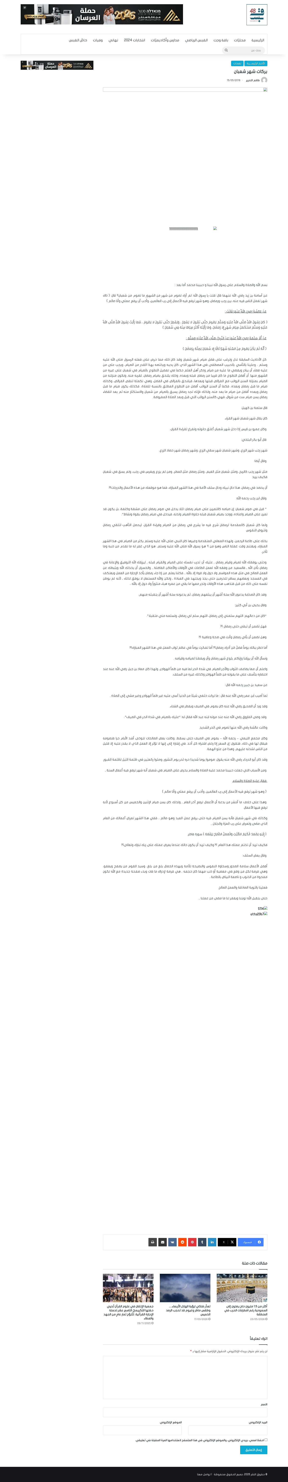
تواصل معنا (204, 1474)
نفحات (237, 63)
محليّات (240, 40)
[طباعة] (152, 1242)
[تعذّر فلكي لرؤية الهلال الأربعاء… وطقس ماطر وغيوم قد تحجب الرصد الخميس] (185, 1288)
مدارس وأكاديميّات (165, 40)
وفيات (98, 40)
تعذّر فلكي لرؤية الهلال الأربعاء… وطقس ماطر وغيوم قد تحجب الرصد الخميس (188, 1310)
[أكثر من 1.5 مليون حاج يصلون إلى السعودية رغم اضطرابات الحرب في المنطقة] (242, 1288)
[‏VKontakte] (172, 1242)
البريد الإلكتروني (258, 1422)
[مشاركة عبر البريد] (162, 1242)
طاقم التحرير (253, 80)
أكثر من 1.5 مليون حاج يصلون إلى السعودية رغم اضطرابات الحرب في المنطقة (245, 1310)
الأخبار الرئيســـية (256, 63)
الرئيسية (258, 40)
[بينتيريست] (192, 1242)
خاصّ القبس (78, 40)
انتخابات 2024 (134, 40)
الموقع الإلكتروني (171, 1422)
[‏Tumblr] (202, 1242)
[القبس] (257, 14)
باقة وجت (221, 40)
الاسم (264, 1404)
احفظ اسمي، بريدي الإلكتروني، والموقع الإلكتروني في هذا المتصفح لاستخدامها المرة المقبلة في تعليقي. (199, 1440)
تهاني (113, 40)
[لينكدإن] (212, 1242)
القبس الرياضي (196, 40)
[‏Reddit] (182, 1242)
